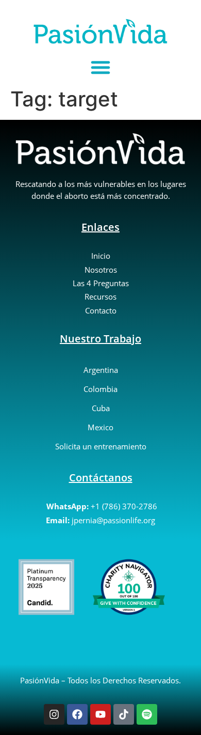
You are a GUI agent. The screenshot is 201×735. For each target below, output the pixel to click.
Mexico (100, 427)
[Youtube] (100, 714)
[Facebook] (77, 714)
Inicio (100, 256)
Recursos (100, 296)
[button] (100, 67)
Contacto (100, 310)
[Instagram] (54, 714)
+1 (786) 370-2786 (124, 506)
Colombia (100, 389)
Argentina (100, 370)
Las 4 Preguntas (101, 283)
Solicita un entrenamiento (100, 446)
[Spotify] (147, 714)
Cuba (101, 408)
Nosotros (101, 269)
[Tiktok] (123, 714)
